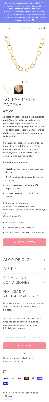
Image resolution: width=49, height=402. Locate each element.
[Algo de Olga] (24, 28)
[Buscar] (10, 28)
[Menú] (5, 28)
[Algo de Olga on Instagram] (6, 372)
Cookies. (19, 361)
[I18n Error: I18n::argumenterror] (18, 89)
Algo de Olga (17, 392)
